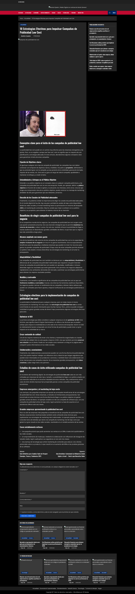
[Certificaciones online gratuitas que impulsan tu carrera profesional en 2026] (52, 533)
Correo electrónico (26, 499)
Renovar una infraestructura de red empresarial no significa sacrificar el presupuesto (99, 31)
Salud (59, 13)
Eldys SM (23, 548)
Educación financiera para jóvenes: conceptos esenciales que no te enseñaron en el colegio (74, 544)
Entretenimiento (45, 13)
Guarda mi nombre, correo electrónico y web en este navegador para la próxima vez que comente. (50, 512)
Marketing (80, 13)
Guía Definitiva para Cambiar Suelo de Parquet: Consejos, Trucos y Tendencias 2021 (34, 453)
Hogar (53, 13)
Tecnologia (66, 13)
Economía (36, 13)
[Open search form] (106, 12)
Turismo (73, 13)
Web (21, 506)
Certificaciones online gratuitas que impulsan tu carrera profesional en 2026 (52, 544)
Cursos (31, 538)
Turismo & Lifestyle (91, 588)
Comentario (24, 470)
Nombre (23, 493)
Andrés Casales (26, 36)
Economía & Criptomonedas (48, 588)
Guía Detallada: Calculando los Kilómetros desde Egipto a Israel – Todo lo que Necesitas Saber (70, 453)
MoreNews (77, 592)
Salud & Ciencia (72, 588)
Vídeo (114, 13)
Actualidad (28, 13)
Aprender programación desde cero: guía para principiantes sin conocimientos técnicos (30, 544)
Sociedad (20, 13)
